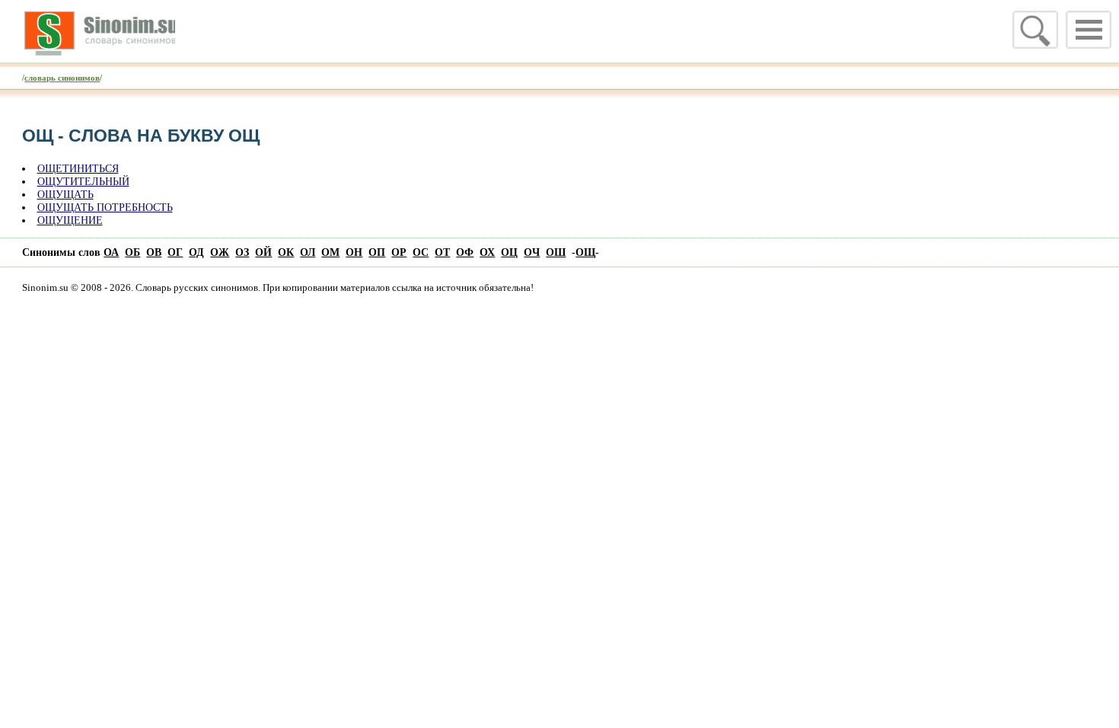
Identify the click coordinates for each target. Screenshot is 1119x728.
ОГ (175, 252)
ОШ (556, 252)
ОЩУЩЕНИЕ (70, 220)
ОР (398, 252)
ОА (111, 252)
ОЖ (219, 252)
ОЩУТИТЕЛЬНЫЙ (83, 181)
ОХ (487, 252)
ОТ (442, 252)
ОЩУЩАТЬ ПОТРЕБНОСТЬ (105, 207)
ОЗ (242, 252)
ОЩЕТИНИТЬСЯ (78, 168)
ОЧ (532, 252)
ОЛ (307, 252)
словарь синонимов (62, 77)
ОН (354, 252)
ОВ (153, 252)
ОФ (464, 252)
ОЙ (263, 252)
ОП (376, 252)
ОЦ (509, 252)
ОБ (132, 252)
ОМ (330, 252)
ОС (421, 252)
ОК (286, 252)
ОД (196, 252)
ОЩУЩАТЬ (65, 194)
